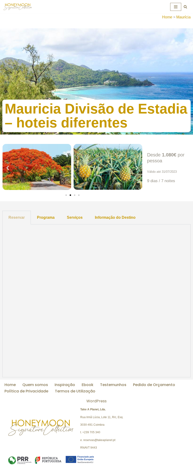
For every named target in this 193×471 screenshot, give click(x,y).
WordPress (96, 401)
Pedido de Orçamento (154, 384)
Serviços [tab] (75, 217)
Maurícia (183, 17)
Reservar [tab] (16, 217)
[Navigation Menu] (175, 7)
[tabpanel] (96, 301)
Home (167, 17)
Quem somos (35, 384)
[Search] (185, 6)
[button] (8, 168)
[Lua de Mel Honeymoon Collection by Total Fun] (18, 6)
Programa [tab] (46, 217)
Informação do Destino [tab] (115, 217)
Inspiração (65, 384)
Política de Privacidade (26, 391)
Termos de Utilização (75, 391)
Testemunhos (113, 384)
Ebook (87, 384)
